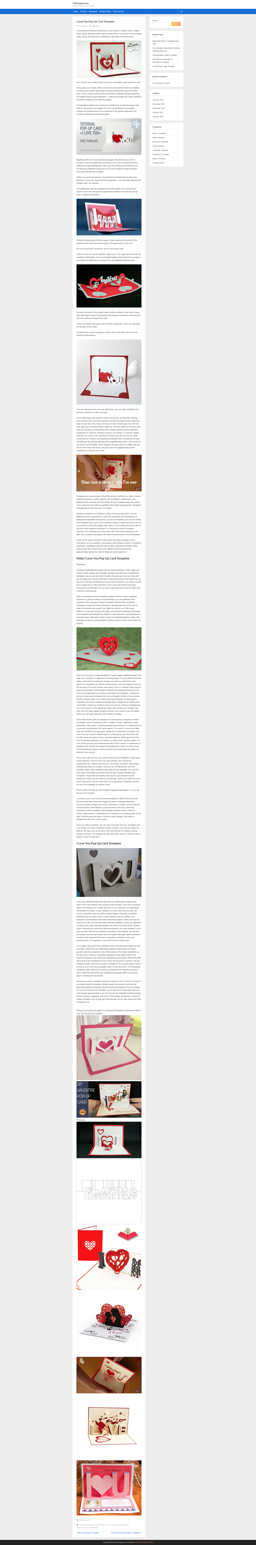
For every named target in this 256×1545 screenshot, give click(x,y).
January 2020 (157, 117)
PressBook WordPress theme (144, 1542)
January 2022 (157, 100)
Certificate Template (160, 150)
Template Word (158, 163)
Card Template (84, 1520)
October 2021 (157, 112)
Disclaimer (93, 11)
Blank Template (158, 138)
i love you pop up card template (87, 1527)
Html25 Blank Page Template (163, 66)
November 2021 (158, 108)
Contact (83, 11)
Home (75, 11)
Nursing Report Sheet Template (164, 55)
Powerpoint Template (160, 154)
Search (155, 21)
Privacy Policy (105, 11)
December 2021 (158, 104)
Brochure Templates (160, 142)
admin (97, 26)
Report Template (158, 159)
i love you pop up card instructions (117, 1525)
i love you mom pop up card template (92, 1525)
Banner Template (159, 133)
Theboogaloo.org (80, 3)
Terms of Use (118, 11)
